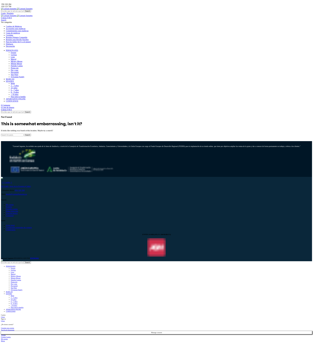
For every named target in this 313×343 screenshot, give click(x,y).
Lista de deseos (12, 213)
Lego (13, 57)
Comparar (10, 216)
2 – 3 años (15, 86)
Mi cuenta (10, 205)
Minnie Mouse (16, 64)
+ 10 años (14, 94)
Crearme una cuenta (7, 328)
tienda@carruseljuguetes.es (16, 194)
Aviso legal (10, 225)
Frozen (13, 53)
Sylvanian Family (17, 77)
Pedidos (9, 207)
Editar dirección (12, 211)
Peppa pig (14, 68)
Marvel (13, 59)
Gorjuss (14, 55)
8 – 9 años (15, 92)
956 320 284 (20, 190)
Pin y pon (14, 70)
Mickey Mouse (16, 61)
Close (3, 317)
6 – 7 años (15, 90)
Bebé (13, 83)
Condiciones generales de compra (19, 227)
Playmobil (15, 72)
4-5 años (14, 88)
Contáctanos (10, 230)
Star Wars (14, 75)
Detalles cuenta (12, 209)
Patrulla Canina (17, 66)
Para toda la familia (18, 97)
